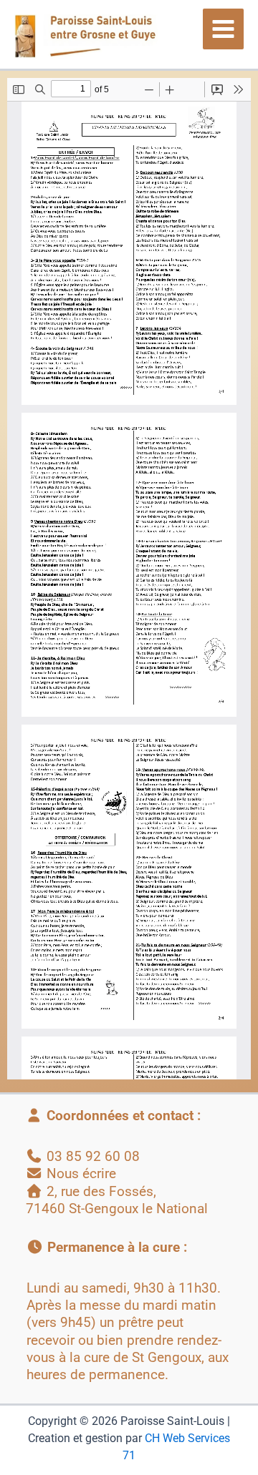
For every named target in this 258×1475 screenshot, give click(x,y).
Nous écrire (81, 1173)
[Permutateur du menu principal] (223, 29)
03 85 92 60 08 (93, 1156)
